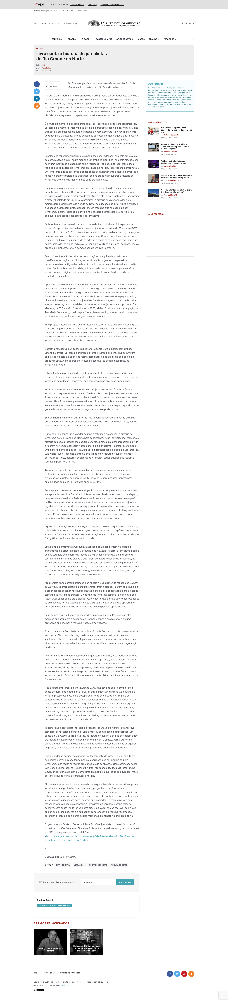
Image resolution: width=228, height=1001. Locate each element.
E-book (85, 39)
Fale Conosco (55, 23)
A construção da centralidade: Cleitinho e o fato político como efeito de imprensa (175, 146)
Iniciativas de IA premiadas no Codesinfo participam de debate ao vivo (176, 129)
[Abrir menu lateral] (35, 39)
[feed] (193, 23)
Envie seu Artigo (71, 23)
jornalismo (79, 865)
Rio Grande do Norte (98, 865)
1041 (44, 65)
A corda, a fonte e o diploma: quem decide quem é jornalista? (176, 191)
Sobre (43, 23)
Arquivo (153, 39)
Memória (39, 49)
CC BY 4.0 (65, 985)
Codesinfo (92, 4)
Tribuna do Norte (119, 865)
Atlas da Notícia (77, 4)
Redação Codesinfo (171, 135)
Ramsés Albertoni (170, 152)
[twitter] (186, 23)
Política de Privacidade (71, 972)
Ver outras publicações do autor (55, 905)
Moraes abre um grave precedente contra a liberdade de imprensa (176, 176)
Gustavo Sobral (45, 68)
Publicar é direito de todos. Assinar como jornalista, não (174, 162)
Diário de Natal (63, 865)
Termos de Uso (49, 972)
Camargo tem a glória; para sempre (50, 949)
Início (36, 23)
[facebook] (182, 23)
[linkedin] (37, 99)
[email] (37, 106)
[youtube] (190, 23)
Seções (72, 39)
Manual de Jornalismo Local (112, 4)
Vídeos (141, 39)
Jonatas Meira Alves (171, 195)
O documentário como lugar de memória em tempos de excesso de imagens (86, 948)
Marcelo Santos (170, 166)
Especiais (57, 39)
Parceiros (169, 39)
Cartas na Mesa (104, 39)
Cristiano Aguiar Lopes (172, 180)
